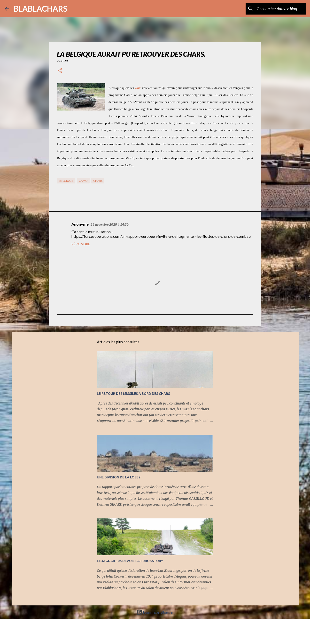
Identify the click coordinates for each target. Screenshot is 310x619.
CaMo (83, 181)
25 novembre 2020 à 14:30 (110, 224)
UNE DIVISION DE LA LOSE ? (118, 477)
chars (97, 181)
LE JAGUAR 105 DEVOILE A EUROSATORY (130, 561)
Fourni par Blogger (158, 612)
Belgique (66, 181)
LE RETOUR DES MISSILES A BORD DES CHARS (133, 394)
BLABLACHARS (40, 8)
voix (138, 88)
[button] (60, 71)
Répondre (80, 244)
